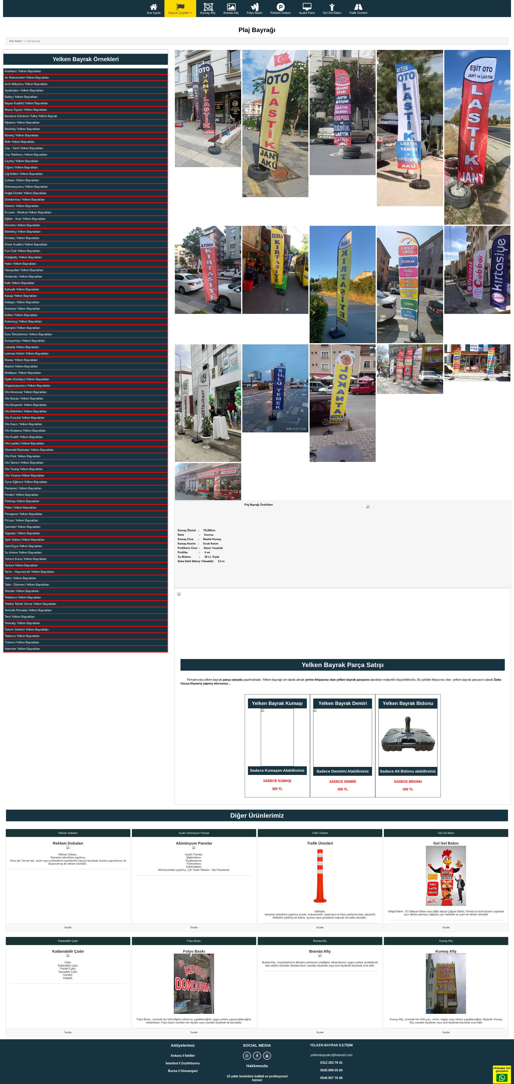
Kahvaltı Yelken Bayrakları (22, 289)
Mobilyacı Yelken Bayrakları (23, 372)
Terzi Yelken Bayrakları (20, 616)
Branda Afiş (231, 12)
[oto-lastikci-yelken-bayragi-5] (477, 137)
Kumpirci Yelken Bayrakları (22, 328)
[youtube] (267, 1055)
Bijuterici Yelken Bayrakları (22, 122)
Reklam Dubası (280, 12)
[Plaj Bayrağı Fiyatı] (427, 543)
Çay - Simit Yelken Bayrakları (24, 148)
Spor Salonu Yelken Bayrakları (25, 539)
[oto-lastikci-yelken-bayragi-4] (410, 128)
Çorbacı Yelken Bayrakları (22, 180)
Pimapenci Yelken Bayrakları (23, 514)
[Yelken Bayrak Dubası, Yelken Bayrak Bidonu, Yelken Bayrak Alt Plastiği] (407, 737)
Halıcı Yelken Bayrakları (20, 263)
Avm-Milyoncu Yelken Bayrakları (26, 84)
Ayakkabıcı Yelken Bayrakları (24, 90)
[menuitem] (85, 71)
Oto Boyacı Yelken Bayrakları (24, 398)
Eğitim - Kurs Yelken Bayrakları (25, 218)
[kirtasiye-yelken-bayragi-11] (410, 284)
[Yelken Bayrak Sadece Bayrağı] (277, 737)
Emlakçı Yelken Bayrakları (22, 238)
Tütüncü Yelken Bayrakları (22, 642)
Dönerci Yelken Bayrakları (22, 206)
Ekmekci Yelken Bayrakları (22, 225)
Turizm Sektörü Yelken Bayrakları (27, 629)
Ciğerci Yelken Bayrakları (21, 167)
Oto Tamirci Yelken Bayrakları (24, 462)
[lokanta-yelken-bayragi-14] (208, 481)
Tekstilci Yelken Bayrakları (22, 591)
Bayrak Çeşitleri (178, 12)
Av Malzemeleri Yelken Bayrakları (27, 77)
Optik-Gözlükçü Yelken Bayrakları (27, 379)
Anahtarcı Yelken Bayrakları (23, 71)
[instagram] (247, 1055)
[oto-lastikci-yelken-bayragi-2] (275, 123)
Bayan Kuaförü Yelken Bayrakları (26, 103)
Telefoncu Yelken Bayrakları (23, 597)
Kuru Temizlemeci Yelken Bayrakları (28, 334)
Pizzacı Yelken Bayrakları (21, 520)
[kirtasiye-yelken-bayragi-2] (275, 270)
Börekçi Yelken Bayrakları (22, 135)
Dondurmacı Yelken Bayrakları (25, 199)
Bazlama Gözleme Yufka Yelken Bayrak (31, 116)
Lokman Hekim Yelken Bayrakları (27, 353)
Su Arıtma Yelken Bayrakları (23, 552)
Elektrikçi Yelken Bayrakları (23, 231)
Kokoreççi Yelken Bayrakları (23, 321)
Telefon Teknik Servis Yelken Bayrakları (30, 603)
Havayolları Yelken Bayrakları (24, 270)
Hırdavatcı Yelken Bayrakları (23, 276)
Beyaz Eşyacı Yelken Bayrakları (26, 109)
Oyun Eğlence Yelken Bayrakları (26, 482)
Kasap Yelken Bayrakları (21, 295)
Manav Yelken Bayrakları (21, 360)
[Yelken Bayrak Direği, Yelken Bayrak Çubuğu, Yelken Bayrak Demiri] (342, 737)
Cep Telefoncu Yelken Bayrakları (26, 154)
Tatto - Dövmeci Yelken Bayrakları (27, 584)
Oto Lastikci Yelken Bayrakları (24, 443)
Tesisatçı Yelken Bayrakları (22, 623)
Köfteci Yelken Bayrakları (21, 315)
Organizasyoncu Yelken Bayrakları (27, 385)
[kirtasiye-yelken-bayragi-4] (343, 284)
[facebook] (257, 1055)
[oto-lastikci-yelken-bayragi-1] (208, 108)
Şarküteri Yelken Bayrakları (22, 526)
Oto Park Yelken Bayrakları (22, 456)
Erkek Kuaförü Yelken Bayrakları (26, 244)
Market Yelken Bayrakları (21, 366)
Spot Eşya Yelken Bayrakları (23, 546)
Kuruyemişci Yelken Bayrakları (25, 340)
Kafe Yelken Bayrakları (20, 283)
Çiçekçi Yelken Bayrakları (21, 161)
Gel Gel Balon (332, 12)
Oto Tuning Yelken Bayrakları (24, 469)
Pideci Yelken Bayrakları (21, 507)
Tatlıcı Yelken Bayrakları (20, 578)
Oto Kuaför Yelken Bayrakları (24, 437)
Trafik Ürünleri (358, 12)
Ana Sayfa (153, 12)
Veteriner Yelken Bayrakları (22, 648)
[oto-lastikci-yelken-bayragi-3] (343, 112)
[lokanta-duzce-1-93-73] (208, 403)
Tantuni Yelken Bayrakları (21, 565)
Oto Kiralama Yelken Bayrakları (25, 430)
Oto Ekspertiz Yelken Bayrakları (26, 405)
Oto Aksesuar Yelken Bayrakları (26, 392)
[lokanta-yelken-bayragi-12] (410, 369)
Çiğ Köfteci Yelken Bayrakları (24, 173)
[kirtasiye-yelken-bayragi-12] (477, 270)
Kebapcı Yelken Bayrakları (22, 302)
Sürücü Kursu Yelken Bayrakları (26, 559)
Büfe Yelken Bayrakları (20, 141)
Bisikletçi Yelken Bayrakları (22, 129)
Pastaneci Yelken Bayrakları (23, 488)
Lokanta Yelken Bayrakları (22, 347)
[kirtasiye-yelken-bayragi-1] (208, 270)
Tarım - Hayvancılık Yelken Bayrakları (29, 571)
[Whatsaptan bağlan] (502, 1077)
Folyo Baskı (254, 12)
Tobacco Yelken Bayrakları (22, 636)
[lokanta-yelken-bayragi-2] (343, 403)
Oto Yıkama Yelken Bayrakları (24, 475)
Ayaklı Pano (307, 12)
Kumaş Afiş (207, 12)
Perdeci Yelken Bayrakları (22, 494)
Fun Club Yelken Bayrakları (22, 250)
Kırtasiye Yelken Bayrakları (22, 308)
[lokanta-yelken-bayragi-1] (275, 388)
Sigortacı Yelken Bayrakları (22, 533)
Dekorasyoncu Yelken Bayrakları (26, 186)
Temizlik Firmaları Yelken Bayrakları (28, 610)
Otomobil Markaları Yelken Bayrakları (29, 449)
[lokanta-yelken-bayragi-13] (477, 362)
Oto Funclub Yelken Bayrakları (25, 417)
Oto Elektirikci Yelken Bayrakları (26, 411)
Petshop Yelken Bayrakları (22, 501)
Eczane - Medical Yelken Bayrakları (28, 212)
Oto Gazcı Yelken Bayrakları (23, 424)
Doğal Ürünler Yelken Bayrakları (26, 193)
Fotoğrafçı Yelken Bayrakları (23, 257)
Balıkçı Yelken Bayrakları (21, 96)
